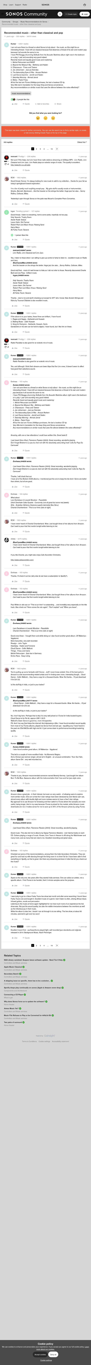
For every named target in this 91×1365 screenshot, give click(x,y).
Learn (11, 4)
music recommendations (21, 93)
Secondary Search (11, 974)
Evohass (14, 381)
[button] (2, 14)
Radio (25, 4)
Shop (5, 4)
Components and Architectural (15, 990)
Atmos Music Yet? (11, 1008)
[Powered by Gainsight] (45, 1036)
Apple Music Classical (13, 967)
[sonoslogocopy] (45, 5)
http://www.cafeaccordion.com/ (22, 560)
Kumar (13, 44)
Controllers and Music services (15, 963)
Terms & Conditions (29, 1041)
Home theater (9, 1004)
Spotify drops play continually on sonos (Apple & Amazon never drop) (32, 987)
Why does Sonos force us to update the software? (24, 1001)
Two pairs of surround (13, 1022)
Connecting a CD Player (13, 994)
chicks (13, 539)
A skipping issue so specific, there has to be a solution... (27, 980)
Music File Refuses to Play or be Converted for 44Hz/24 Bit (27, 1015)
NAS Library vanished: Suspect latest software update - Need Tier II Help (33, 960)
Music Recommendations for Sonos (33, 21)
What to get (8, 997)
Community (6, 21)
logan (13, 211)
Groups (15, 21)
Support (18, 4)
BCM (12, 177)
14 (52, 149)
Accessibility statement (60, 1041)
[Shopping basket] (85, 5)
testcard (14, 156)
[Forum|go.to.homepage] (26, 14)
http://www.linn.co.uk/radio (20, 165)
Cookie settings (44, 1041)
